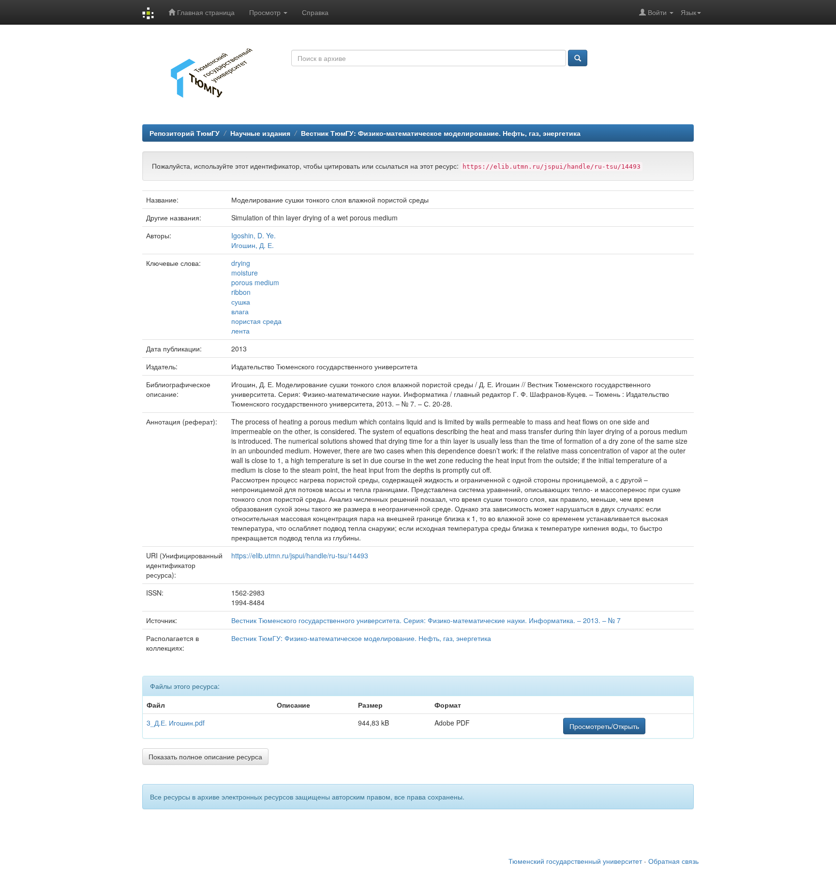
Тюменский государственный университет (575, 861)
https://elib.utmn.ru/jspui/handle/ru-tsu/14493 (299, 555)
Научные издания (260, 133)
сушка (240, 301)
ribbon (241, 292)
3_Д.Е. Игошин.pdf (176, 723)
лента (240, 330)
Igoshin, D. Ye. (253, 235)
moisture (244, 272)
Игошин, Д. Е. (252, 245)
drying (240, 263)
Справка (315, 12)
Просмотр (266, 12)
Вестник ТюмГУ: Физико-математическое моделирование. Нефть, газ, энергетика (441, 133)
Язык (688, 12)
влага (240, 311)
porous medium (255, 282)
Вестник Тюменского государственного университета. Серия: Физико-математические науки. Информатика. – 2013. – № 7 (426, 620)
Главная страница (205, 12)
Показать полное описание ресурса (205, 756)
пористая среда (256, 321)
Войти (657, 12)
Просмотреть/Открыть (604, 726)
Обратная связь (673, 861)
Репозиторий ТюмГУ (184, 133)
